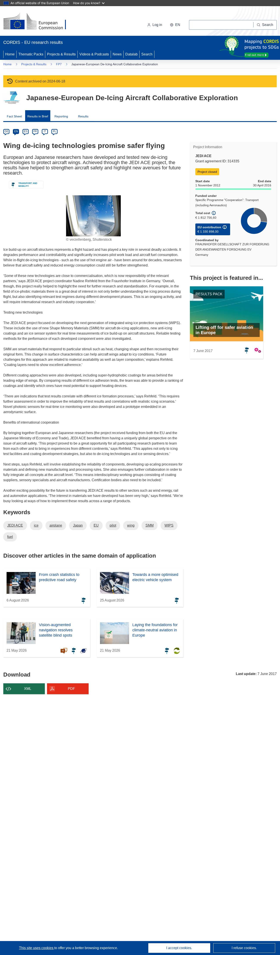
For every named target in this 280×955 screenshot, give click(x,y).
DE (6, 131)
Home (10, 54)
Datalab (131, 54)
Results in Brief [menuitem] (37, 116)
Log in (157, 25)
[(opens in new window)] (38, 22)
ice (36, 525)
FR (35, 131)
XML (27, 688)
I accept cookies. (179, 948)
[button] (175, 25)
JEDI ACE (15, 525)
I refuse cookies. (244, 948)
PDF (71, 688)
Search (146, 54)
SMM (149, 525)
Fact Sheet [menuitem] (14, 116)
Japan (78, 525)
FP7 (59, 64)
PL (54, 131)
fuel (10, 537)
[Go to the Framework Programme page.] (11, 97)
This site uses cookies (36, 948)
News (117, 54)
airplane (55, 525)
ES (25, 131)
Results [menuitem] (83, 116)
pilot (113, 525)
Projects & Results (61, 54)
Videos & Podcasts (94, 54)
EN (16, 131)
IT (45, 131)
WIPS (168, 525)
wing (131, 525)
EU (96, 525)
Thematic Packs (30, 54)
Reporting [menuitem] (61, 116)
